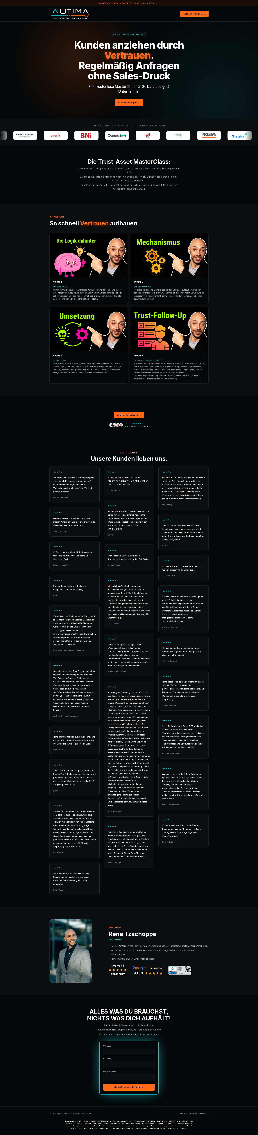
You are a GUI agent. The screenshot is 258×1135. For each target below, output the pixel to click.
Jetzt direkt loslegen (129, 415)
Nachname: (108, 1059)
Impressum (204, 1113)
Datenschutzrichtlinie (188, 1113)
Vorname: (107, 1046)
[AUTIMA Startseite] (70, 13)
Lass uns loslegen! (194, 14)
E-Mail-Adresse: (110, 1071)
